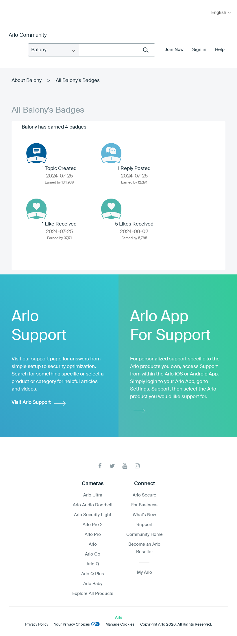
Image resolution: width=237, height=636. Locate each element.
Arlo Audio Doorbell (92, 505)
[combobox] (117, 49)
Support (144, 525)
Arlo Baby (92, 584)
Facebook (99, 466)
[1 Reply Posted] (111, 153)
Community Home (144, 534)
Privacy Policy (36, 624)
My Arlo (8, 3)
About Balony (27, 80)
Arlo (93, 544)
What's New (144, 515)
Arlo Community (28, 35)
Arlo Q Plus (92, 574)
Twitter (112, 466)
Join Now (174, 49)
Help (220, 49)
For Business (144, 505)
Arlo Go (92, 554)
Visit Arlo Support (31, 402)
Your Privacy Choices (72, 624)
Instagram (137, 466)
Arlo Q (92, 564)
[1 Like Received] (36, 208)
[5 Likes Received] (111, 208)
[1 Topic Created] (36, 153)
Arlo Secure (144, 495)
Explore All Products (92, 593)
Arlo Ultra (92, 495)
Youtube (124, 466)
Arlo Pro (93, 534)
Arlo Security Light (92, 515)
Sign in (199, 49)
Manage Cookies (119, 624)
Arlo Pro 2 (93, 525)
